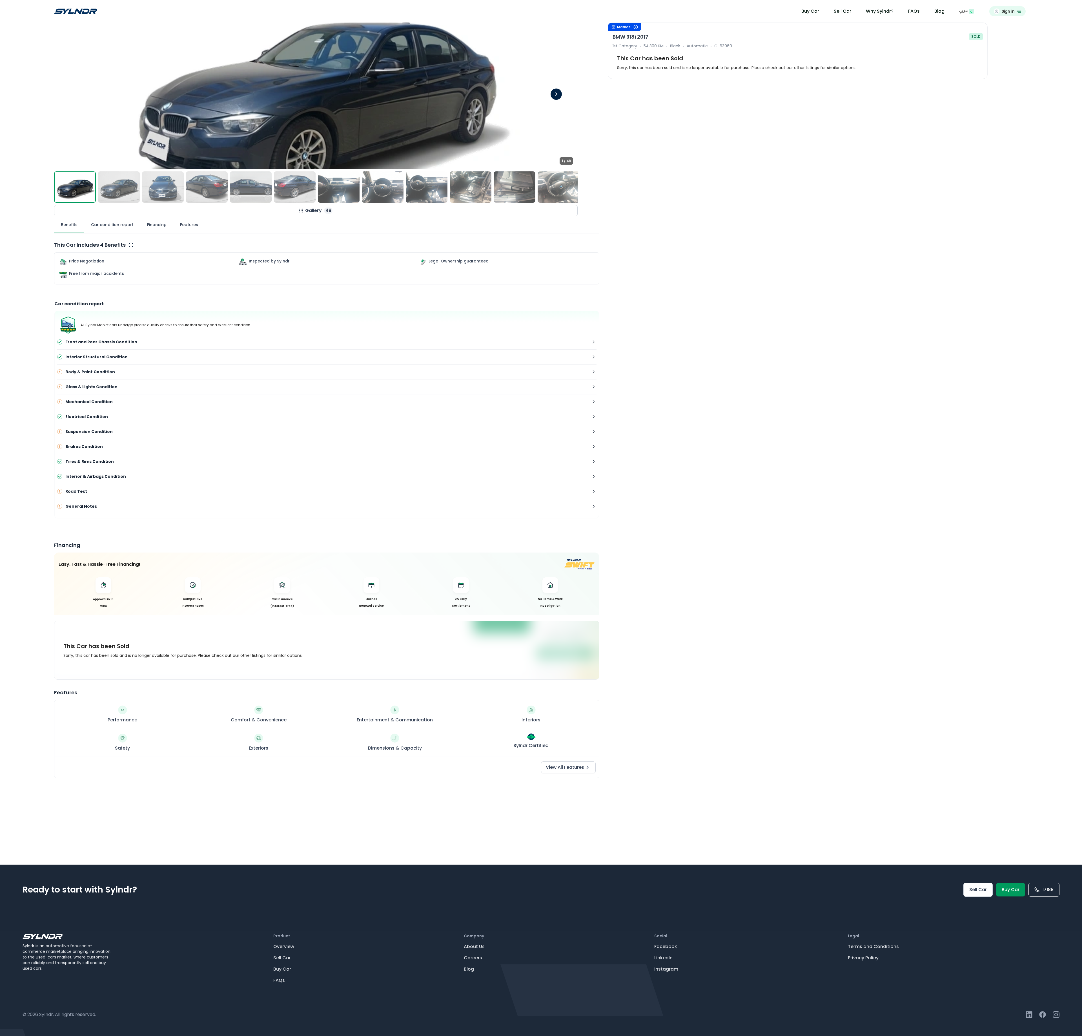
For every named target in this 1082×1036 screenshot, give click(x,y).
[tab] (69, 224)
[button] (316, 96)
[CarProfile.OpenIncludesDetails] (131, 245)
